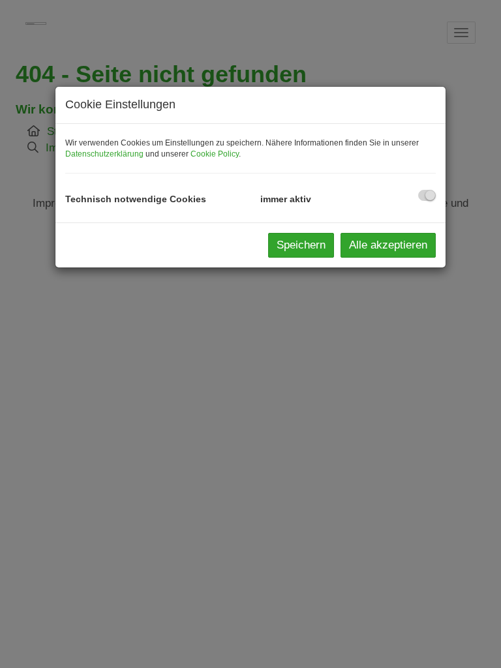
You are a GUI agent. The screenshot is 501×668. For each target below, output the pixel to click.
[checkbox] (427, 195)
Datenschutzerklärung (104, 154)
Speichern (301, 245)
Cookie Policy (214, 154)
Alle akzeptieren (388, 245)
